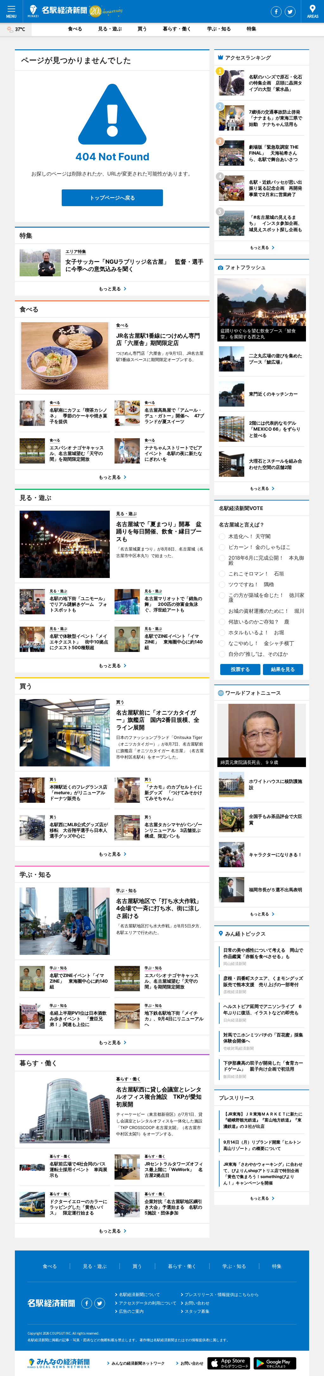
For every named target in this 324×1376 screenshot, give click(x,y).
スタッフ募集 (197, 1311)
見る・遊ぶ (110, 29)
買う (142, 29)
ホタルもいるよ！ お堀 (256, 632)
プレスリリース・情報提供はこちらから (222, 1294)
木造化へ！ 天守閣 (249, 536)
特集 (251, 29)
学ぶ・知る (219, 29)
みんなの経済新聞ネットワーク (59, 1363)
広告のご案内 (131, 1311)
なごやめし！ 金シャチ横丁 (261, 643)
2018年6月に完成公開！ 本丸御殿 (266, 560)
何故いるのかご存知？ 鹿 (258, 621)
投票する (240, 669)
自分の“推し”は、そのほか (258, 654)
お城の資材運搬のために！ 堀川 (266, 611)
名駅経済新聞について (139, 1294)
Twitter (290, 11)
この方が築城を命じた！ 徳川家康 (266, 597)
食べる (75, 29)
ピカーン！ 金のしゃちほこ (259, 547)
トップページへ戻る (112, 197)
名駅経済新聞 (57, 11)
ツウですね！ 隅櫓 (251, 584)
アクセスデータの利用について (148, 1302)
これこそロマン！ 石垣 (256, 573)
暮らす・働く (177, 29)
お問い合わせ (197, 1302)
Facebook (276, 11)
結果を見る (283, 669)
